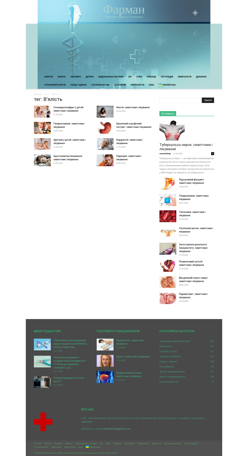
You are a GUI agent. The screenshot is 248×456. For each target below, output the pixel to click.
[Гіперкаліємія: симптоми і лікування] (167, 200)
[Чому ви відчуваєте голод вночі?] (42, 382)
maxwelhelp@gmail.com (117, 428)
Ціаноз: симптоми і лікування (133, 356)
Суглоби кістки (100, 84)
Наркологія (137, 84)
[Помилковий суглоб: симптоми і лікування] (167, 266)
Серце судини (78, 84)
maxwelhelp (165, 153)
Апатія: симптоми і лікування (133, 107)
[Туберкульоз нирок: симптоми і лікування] (186, 131)
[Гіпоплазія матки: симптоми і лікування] (167, 232)
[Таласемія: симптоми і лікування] (167, 216)
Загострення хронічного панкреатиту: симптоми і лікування (193, 248)
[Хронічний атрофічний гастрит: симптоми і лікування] (105, 128)
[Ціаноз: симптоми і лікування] (105, 361)
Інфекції (151, 76)
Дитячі (90, 76)
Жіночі (62, 76)
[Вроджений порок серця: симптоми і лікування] (167, 282)
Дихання (201, 76)
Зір (130, 76)
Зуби (139, 76)
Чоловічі (75, 76)
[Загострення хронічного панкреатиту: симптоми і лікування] (167, 249)
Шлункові (120, 84)
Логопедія (167, 76)
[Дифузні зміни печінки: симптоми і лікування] (105, 377)
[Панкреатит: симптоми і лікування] (105, 344)
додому (37, 94)
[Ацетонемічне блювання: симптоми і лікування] (42, 160)
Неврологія (184, 76)
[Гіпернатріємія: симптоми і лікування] (42, 128)
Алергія (48, 76)
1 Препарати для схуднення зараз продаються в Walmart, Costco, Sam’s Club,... (70, 343)
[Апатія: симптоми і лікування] (105, 112)
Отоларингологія (55, 84)
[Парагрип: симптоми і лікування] (105, 160)
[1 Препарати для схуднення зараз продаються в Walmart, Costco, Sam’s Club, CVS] (42, 344)
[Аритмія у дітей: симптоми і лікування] (42, 144)
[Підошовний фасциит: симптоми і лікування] (167, 184)
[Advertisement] (124, 47)
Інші (151, 84)
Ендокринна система (110, 76)
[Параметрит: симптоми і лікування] (167, 298)
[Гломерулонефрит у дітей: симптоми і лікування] (42, 112)
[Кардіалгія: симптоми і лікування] (105, 144)
